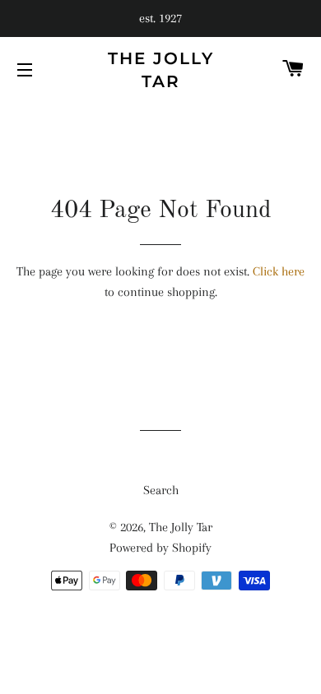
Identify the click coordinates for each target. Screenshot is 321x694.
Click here (279, 271)
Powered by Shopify (160, 547)
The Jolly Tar (161, 70)
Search (161, 490)
